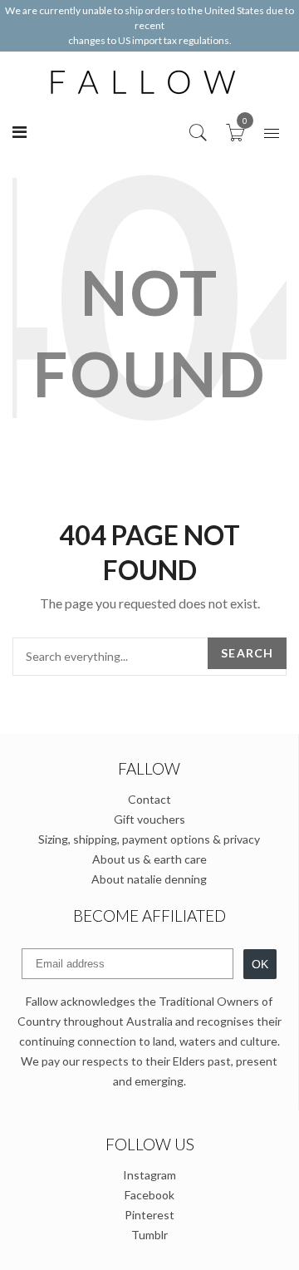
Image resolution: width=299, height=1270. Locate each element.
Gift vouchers (149, 819)
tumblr (149, 1235)
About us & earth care (149, 859)
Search (247, 653)
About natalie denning (149, 879)
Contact (149, 799)
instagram (149, 1175)
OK (260, 964)
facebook (149, 1195)
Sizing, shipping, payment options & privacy (149, 839)
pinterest (149, 1215)
